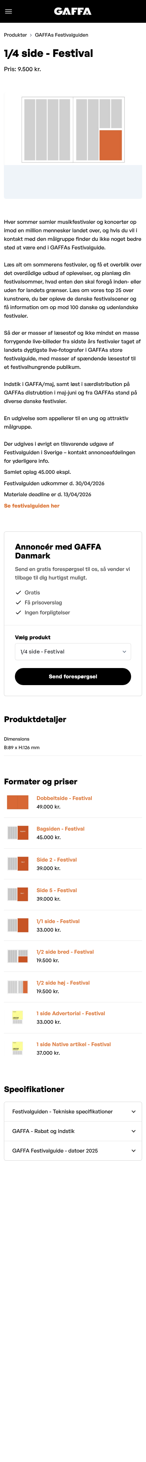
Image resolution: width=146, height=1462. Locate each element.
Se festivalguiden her (32, 505)
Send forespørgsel (73, 676)
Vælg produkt (32, 637)
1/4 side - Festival (42, 651)
